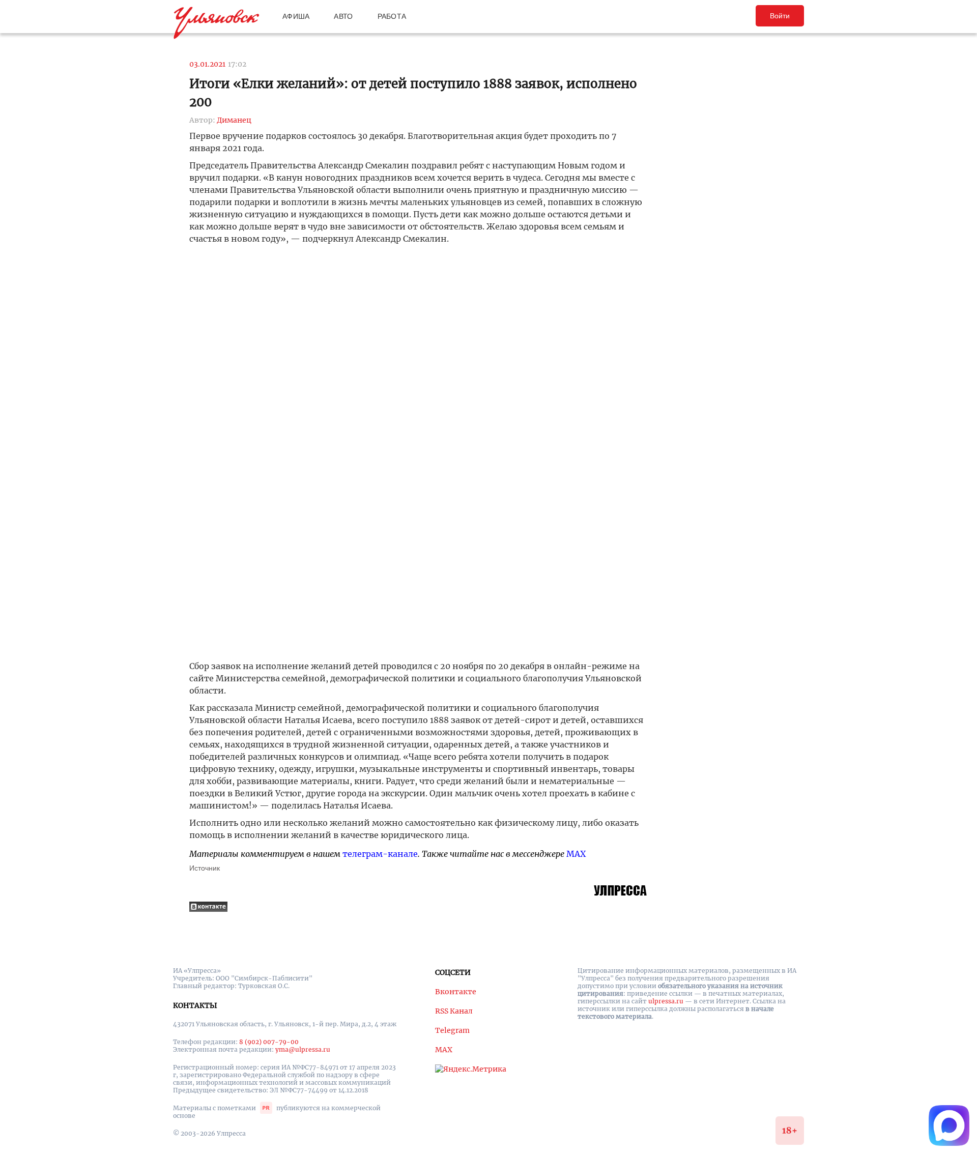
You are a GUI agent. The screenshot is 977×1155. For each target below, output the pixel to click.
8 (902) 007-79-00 (269, 1042)
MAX (576, 854)
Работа (392, 16)
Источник (204, 868)
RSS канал (454, 1011)
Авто (343, 16)
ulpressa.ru (665, 1001)
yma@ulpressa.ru (302, 1049)
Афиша (295, 16)
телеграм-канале (380, 854)
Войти (780, 16)
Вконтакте (455, 991)
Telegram (452, 1030)
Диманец (234, 120)
